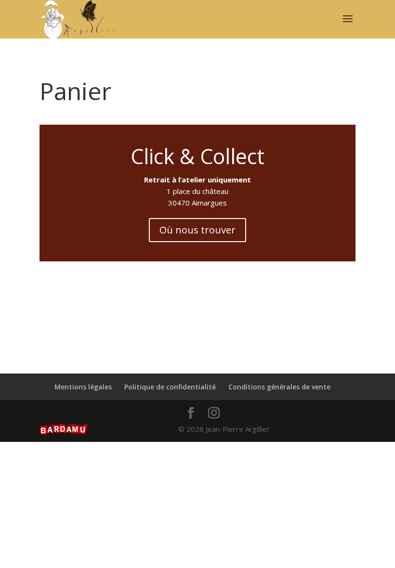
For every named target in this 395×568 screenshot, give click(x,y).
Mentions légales (83, 386)
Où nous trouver (197, 229)
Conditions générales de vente (279, 386)
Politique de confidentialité (170, 386)
